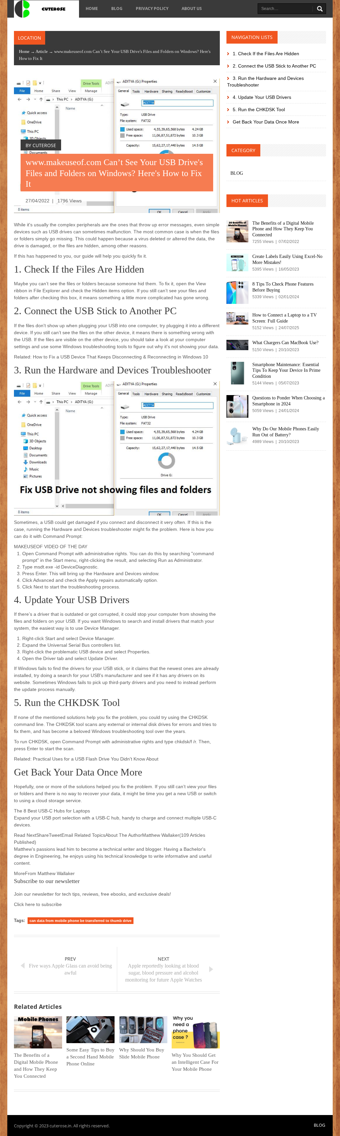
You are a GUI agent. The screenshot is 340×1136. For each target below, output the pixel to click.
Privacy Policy (152, 8)
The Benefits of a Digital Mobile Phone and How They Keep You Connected (283, 229)
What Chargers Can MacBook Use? (285, 342)
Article (42, 51)
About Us (192, 8)
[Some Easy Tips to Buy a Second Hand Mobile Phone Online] (90, 1029)
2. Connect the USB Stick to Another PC (273, 66)
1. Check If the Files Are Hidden (265, 53)
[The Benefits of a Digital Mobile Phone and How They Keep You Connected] (38, 1032)
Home (92, 8)
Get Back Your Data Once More (265, 121)
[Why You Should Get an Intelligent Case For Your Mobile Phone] (196, 1032)
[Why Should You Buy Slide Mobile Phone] (143, 1029)
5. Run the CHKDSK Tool (258, 109)
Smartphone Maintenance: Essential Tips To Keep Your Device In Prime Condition (286, 370)
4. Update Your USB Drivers (261, 97)
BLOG (117, 8)
